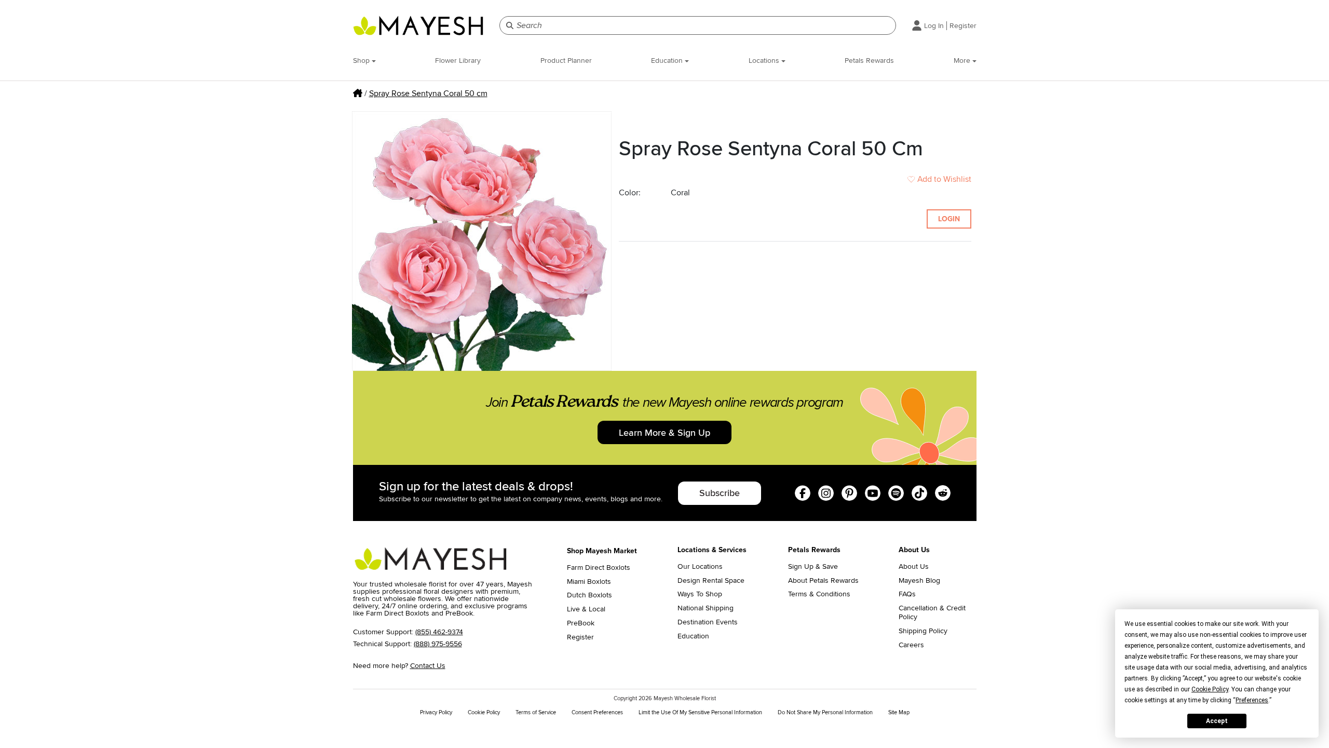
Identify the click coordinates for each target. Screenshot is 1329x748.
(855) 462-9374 (439, 631)
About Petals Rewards (823, 581)
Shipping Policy (923, 631)
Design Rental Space (710, 581)
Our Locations (700, 567)
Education (668, 60)
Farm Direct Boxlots (598, 568)
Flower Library (458, 60)
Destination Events (707, 622)
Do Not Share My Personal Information (825, 712)
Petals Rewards (869, 60)
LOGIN (949, 219)
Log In (934, 25)
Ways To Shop (699, 594)
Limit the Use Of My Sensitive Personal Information (700, 712)
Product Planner (566, 60)
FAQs (907, 594)
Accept (1217, 721)
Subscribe (719, 493)
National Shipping (705, 608)
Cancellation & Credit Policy (932, 612)
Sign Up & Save (813, 567)
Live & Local (586, 609)
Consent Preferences (597, 712)
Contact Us (427, 665)
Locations (765, 60)
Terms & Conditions (819, 594)
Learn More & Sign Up (664, 432)
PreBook (580, 623)
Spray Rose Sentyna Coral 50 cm (428, 93)
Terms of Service (536, 712)
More (963, 60)
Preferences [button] (1252, 700)
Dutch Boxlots (589, 595)
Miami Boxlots (589, 582)
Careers (911, 645)
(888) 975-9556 (438, 643)
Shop (362, 60)
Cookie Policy (484, 712)
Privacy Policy (436, 712)
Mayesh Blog (919, 581)
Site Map (899, 712)
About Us (914, 567)
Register (963, 25)
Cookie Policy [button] (1209, 689)
